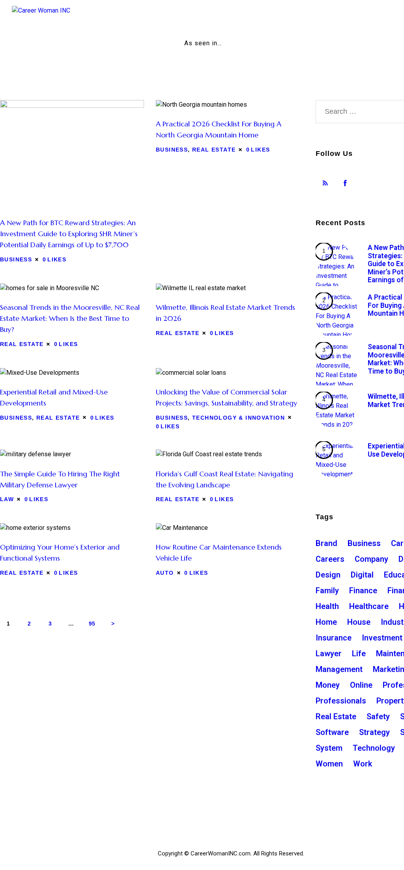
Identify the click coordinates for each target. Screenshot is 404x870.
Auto (165, 573)
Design (328, 574)
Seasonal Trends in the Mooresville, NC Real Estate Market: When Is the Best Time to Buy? (70, 318)
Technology (374, 748)
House (358, 622)
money (328, 685)
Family (327, 590)
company (371, 559)
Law (7, 499)
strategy (374, 732)
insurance (334, 637)
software (332, 732)
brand (326, 543)
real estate (336, 716)
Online (361, 685)
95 (94, 623)
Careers (330, 559)
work (362, 763)
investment (382, 637)
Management (339, 669)
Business (16, 259)
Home (326, 622)
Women (329, 763)
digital (362, 574)
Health (327, 606)
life (359, 653)
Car (397, 543)
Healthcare (369, 606)
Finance (363, 590)
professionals (341, 700)
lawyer (329, 653)
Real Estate (214, 149)
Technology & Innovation (238, 418)
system (329, 748)
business (364, 543)
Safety (378, 716)
